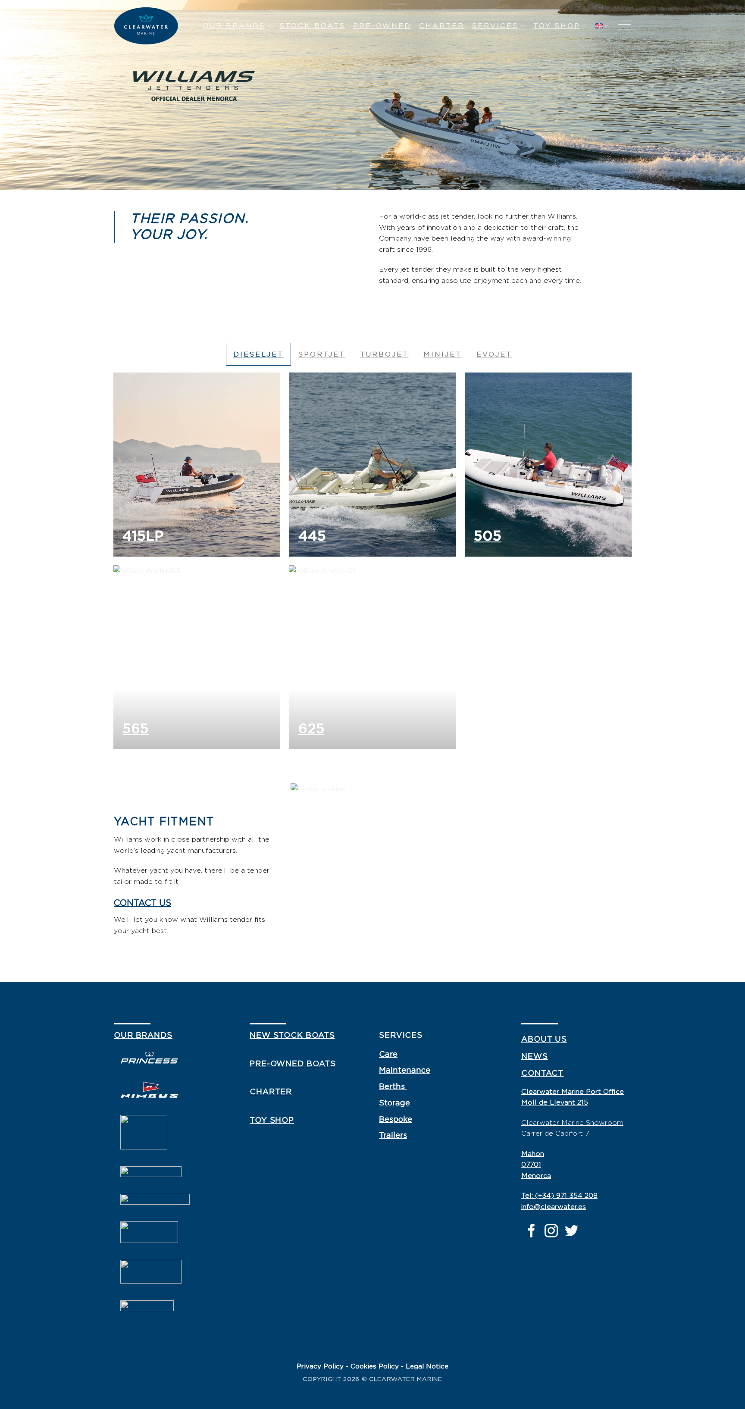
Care (388, 1054)
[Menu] (624, 25)
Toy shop (556, 25)
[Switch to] (602, 25)
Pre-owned (382, 25)
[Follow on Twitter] (571, 1232)
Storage (395, 1103)
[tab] (258, 354)
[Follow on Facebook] (531, 1232)
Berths (393, 1087)
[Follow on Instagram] (551, 1232)
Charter (441, 25)
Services (495, 25)
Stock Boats (312, 25)
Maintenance (404, 1070)
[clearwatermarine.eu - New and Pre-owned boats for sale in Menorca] (146, 26)
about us (544, 1039)
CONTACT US (142, 903)
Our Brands (234, 25)
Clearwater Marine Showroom (572, 1122)
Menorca (536, 1175)
